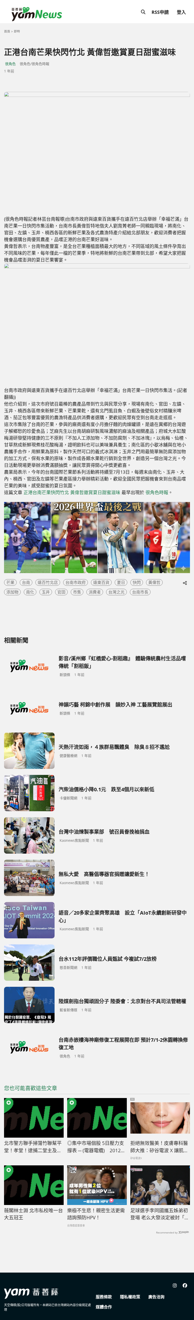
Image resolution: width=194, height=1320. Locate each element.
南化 (30, 592)
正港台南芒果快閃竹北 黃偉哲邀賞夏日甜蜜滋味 (71, 492)
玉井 (46, 592)
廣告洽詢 (156, 1297)
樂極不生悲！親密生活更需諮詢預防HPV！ (96, 1214)
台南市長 (140, 592)
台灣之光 (116, 592)
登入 (181, 12)
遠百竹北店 (48, 582)
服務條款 (104, 1297)
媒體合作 (104, 1307)
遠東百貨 (101, 582)
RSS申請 (160, 12)
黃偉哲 (154, 582)
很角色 (10, 63)
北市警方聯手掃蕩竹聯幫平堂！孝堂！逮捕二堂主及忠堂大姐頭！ (33, 1147)
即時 (17, 31)
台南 (26, 582)
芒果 (10, 582)
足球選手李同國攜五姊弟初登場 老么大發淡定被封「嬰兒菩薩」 (159, 1214)
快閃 (137, 582)
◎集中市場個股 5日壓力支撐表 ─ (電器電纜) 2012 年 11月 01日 (95, 1147)
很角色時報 (157, 492)
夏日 (121, 582)
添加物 (12, 592)
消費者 (95, 592)
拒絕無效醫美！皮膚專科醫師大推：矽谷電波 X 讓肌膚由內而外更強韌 (159, 1147)
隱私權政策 (130, 1297)
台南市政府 (75, 582)
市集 (77, 592)
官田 (61, 592)
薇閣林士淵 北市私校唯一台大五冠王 (33, 1214)
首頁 (7, 31)
